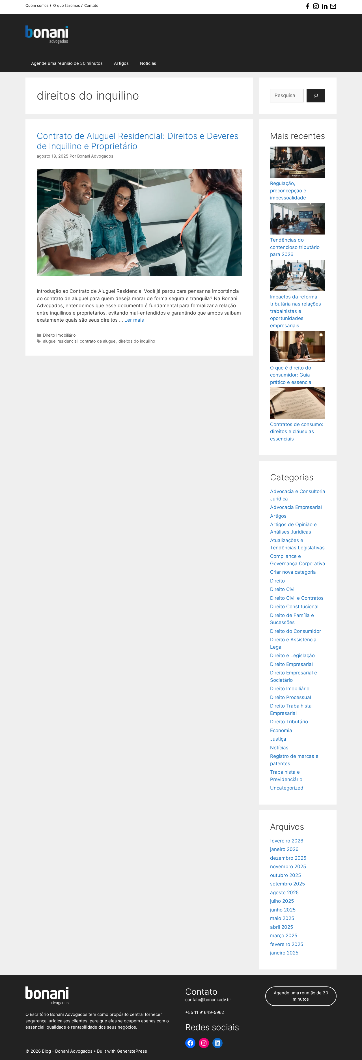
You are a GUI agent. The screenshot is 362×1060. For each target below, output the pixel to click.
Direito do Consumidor (295, 631)
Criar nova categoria (293, 572)
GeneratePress (132, 1051)
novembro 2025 (288, 866)
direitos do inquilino (136, 341)
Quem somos (37, 5)
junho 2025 (283, 910)
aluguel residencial (60, 341)
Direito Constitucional (294, 606)
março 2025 (283, 935)
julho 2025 (282, 901)
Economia (281, 730)
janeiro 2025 (284, 953)
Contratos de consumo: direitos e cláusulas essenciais (296, 432)
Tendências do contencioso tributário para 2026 (295, 247)
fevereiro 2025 (286, 944)
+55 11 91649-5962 (204, 1012)
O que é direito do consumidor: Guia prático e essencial (291, 375)
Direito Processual (290, 697)
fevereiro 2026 (286, 841)
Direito (277, 581)
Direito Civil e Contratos (297, 598)
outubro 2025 (285, 875)
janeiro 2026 (284, 849)
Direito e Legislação (292, 655)
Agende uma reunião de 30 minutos (67, 63)
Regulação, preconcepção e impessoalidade (288, 190)
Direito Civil (283, 589)
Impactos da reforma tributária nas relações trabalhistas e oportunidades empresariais (295, 311)
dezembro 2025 (288, 858)
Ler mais (134, 320)
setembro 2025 (287, 884)
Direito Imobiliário (59, 335)
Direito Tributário (289, 721)
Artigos (121, 63)
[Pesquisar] (316, 95)
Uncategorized (286, 788)
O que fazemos (67, 5)
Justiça (278, 739)
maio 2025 (282, 918)
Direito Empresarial (291, 664)
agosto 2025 (284, 892)
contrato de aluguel (98, 341)
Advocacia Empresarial (296, 507)
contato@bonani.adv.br (208, 999)
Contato (91, 5)
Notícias (148, 63)
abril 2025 (281, 927)
